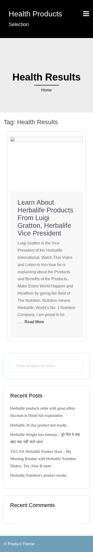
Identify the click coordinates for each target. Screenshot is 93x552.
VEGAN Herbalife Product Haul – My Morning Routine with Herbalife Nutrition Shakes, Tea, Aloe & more (43, 458)
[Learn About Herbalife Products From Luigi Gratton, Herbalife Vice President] (46, 164)
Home (46, 90)
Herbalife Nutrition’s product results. (38, 475)
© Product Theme (19, 544)
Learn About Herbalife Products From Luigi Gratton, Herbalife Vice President (45, 218)
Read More (34, 322)
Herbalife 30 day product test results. (38, 425)
